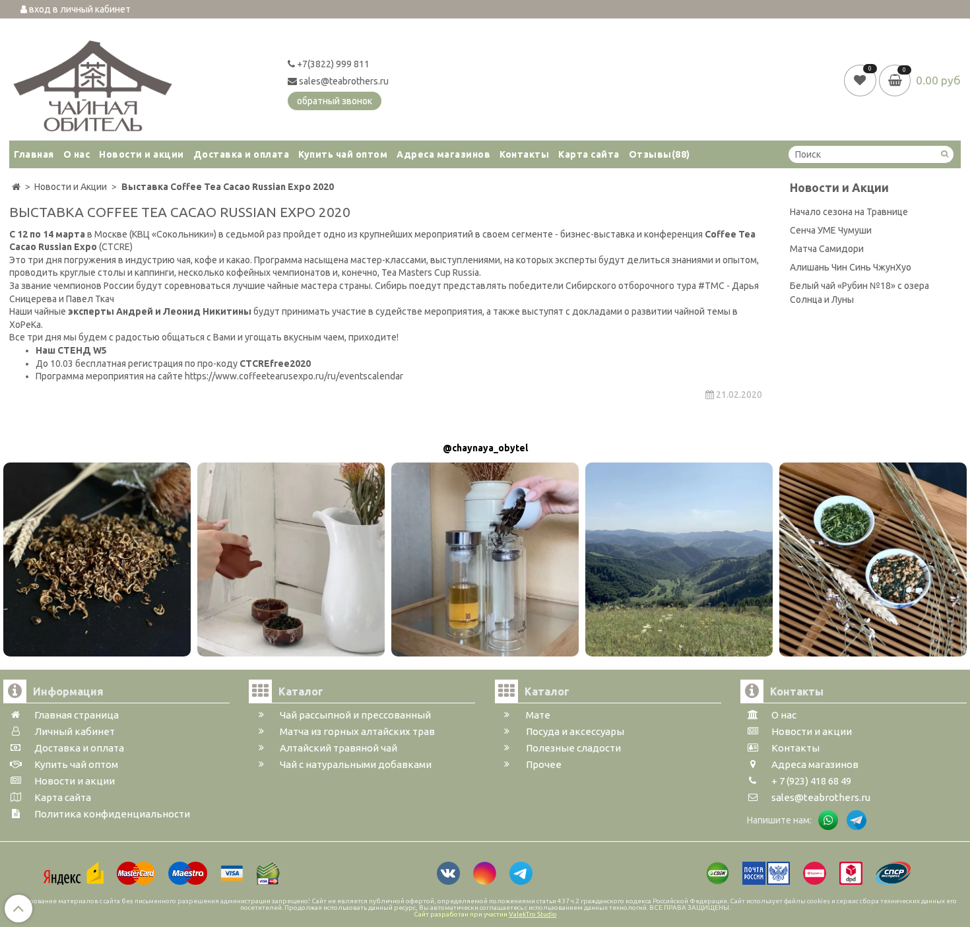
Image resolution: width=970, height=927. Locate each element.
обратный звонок (334, 101)
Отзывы (659, 154)
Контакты (524, 154)
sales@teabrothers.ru (343, 81)
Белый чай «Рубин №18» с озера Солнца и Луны (859, 292)
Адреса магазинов (443, 154)
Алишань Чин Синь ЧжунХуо (850, 267)
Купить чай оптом (342, 154)
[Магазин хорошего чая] (92, 82)
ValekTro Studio (533, 914)
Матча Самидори (827, 248)
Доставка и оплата (241, 154)
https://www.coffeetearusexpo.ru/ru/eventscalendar (293, 376)
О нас (76, 154)
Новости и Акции (839, 188)
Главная (34, 154)
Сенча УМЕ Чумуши (831, 230)
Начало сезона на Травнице (849, 212)
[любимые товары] (861, 80)
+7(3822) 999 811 (332, 64)
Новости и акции (141, 154)
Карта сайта (589, 154)
